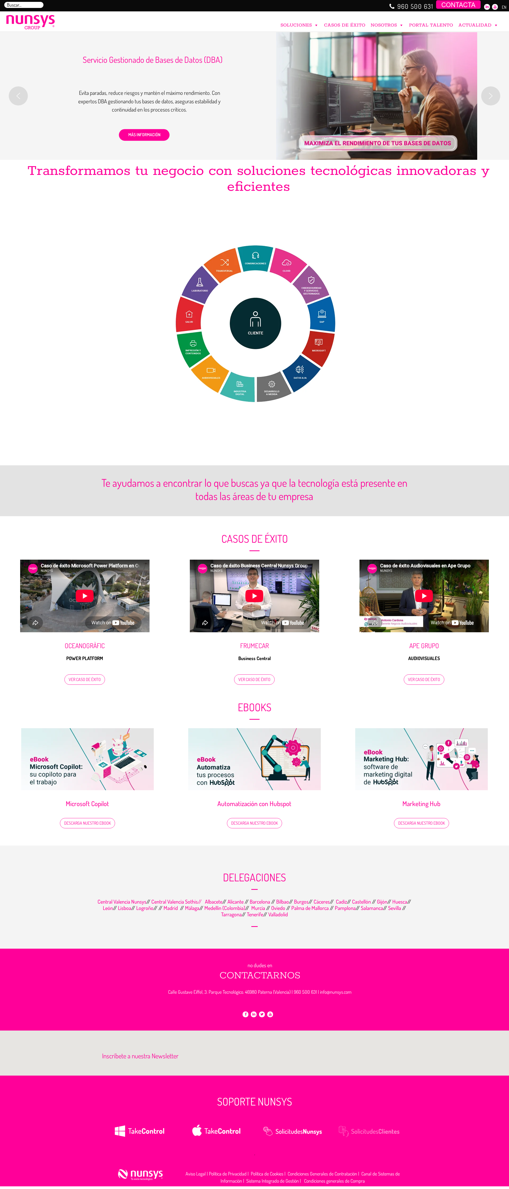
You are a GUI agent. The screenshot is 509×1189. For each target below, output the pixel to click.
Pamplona (345, 907)
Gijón (382, 901)
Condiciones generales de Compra (334, 1181)
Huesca (399, 901)
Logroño (144, 907)
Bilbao (282, 901)
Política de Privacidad (228, 1174)
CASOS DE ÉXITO (344, 25)
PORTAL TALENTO (431, 25)
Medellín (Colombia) (224, 907)
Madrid (170, 907)
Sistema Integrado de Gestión (272, 1181)
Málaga (192, 907)
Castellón (361, 901)
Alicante (236, 901)
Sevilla (395, 907)
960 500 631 (415, 6)
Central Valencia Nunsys (122, 901)
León (108, 907)
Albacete (213, 901)
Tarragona (231, 914)
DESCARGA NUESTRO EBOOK (87, 823)
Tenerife (255, 914)
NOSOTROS (384, 25)
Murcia (258, 907)
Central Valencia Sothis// (177, 901)
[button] (18, 95)
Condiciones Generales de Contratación (322, 1174)
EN (504, 7)
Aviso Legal (196, 1174)
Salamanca (372, 907)
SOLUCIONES (296, 25)
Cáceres (322, 901)
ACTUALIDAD (475, 25)
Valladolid (278, 914)
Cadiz (341, 901)
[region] (254, 96)
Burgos (301, 901)
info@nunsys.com (336, 992)
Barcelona (260, 901)
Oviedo (278, 907)
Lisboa (124, 907)
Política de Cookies (267, 1174)
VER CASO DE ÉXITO (85, 679)
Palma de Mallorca (310, 907)
